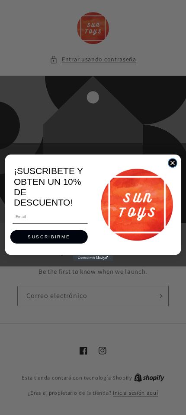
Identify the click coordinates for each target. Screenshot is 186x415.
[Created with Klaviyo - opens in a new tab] (93, 258)
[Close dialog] (172, 162)
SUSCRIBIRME (49, 236)
